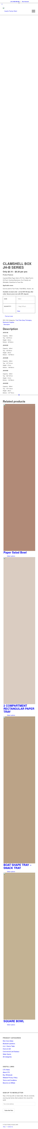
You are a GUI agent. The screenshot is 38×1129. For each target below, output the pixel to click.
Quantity (7, 306)
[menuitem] (15, 1)
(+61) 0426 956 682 (14, 1)
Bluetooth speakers (9, 1043)
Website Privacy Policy (10, 1077)
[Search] (28, 11)
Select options (11, 556)
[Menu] (32, 11)
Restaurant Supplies (8, 322)
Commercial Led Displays (11, 1051)
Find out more (9, 316)
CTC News (6, 1070)
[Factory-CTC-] (16, 11)
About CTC (6, 1072)
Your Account (25, 1)
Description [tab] (7, 324)
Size (5, 299)
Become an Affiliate (9, 1083)
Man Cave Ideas (8, 1041)
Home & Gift (7, 1049)
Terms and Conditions (10, 1080)
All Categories (7, 1057)
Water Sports (7, 1054)
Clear (18, 311)
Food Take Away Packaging (23, 320)
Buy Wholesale (7, 1075)
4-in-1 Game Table (9, 1046)
